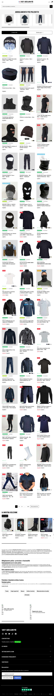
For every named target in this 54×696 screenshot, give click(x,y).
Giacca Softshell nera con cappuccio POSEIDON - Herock (8, 322)
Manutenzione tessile (43, 591)
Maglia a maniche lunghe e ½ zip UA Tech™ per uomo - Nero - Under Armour (44, 408)
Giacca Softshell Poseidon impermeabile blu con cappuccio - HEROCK (26, 380)
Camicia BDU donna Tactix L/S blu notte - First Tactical (9, 407)
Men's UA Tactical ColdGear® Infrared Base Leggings (9, 438)
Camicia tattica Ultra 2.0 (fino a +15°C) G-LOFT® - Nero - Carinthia (27, 293)
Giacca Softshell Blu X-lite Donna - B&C (8, 350)
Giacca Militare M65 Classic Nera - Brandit (26, 350)
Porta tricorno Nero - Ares (8, 88)
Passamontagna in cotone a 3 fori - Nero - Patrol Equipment (9, 147)
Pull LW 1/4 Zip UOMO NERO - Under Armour (27, 263)
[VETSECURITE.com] (27, 630)
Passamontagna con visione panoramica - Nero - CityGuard (9, 235)
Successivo (34, 506)
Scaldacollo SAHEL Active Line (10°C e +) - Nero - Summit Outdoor (43, 293)
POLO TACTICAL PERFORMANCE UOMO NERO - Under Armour (44, 264)
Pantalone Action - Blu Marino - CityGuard (25, 176)
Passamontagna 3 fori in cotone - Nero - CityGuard (26, 205)
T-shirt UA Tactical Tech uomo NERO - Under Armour (27, 234)
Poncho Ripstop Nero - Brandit (42, 234)
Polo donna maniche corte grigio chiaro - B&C (43, 349)
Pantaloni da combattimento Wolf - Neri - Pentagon (9, 465)
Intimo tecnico (31, 591)
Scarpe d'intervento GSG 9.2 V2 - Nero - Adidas (33, 536)
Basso (22, 591)
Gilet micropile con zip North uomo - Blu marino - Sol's (44, 494)
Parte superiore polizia (8, 569)
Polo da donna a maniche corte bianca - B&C (8, 292)
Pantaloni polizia (6, 582)
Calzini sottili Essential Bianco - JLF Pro (25, 465)
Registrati (17, 677)
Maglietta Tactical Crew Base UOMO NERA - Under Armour (44, 465)
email (7, 642)
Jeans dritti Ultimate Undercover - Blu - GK (7, 496)
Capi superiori (14, 591)
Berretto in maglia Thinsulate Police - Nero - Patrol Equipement (9, 60)
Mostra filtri (14, 32)
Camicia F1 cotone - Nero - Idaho (26, 59)
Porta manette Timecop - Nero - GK (46, 535)
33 (28, 506)
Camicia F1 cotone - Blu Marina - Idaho (42, 59)
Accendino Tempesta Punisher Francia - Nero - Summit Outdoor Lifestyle (20, 536)
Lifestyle (27, 595)
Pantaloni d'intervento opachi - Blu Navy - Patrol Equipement (27, 89)
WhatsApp (17, 642)
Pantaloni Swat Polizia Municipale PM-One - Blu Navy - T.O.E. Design (8, 380)
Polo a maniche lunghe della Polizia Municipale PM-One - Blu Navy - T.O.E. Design (27, 322)
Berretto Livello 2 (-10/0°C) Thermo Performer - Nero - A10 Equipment (9, 205)
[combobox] (8, 678)
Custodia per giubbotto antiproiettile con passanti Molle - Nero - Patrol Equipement (8, 264)
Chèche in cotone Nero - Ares (27, 117)
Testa (6, 591)
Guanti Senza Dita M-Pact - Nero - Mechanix (7, 536)
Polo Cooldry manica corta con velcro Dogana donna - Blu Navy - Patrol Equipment (44, 437)
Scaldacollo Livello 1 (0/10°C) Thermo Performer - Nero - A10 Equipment (44, 176)
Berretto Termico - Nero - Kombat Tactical (26, 147)
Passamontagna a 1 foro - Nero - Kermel (8, 176)
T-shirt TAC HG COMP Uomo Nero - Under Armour (44, 116)
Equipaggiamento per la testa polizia (11, 563)
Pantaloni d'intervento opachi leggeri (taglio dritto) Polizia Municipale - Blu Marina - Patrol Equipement (44, 88)
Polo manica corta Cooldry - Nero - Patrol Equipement (26, 494)
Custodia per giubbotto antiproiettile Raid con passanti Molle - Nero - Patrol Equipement (9, 119)
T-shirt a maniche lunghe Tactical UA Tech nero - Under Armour (43, 146)
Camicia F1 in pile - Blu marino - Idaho (25, 438)
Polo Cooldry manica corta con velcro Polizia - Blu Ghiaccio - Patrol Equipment (44, 322)
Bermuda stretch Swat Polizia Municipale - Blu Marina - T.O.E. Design (27, 408)
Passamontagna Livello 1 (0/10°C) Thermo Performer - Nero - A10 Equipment (44, 205)
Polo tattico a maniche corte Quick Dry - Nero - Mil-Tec (44, 379)
